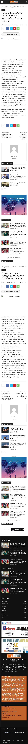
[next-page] (5, 189)
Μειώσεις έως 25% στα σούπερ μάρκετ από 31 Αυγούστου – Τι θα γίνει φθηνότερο (18, 169)
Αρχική (2, 6)
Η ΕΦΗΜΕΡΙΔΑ (6, 706)
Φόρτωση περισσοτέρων (13, 257)
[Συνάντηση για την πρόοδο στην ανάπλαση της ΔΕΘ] (5, 184)
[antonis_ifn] (2, 25)
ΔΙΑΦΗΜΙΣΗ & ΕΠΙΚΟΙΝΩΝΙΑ (9, 711)
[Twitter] (11, 28)
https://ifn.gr (14, 158)
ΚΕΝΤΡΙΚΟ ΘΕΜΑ (5, 178)
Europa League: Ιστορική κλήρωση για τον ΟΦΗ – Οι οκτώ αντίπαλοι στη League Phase (18, 242)
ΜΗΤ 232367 (5, 717)
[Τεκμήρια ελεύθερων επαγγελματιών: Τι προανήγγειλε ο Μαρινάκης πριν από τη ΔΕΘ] (5, 176)
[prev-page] (2, 189)
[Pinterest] (14, 28)
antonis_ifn (7, 24)
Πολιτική (7, 6)
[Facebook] (7, 28)
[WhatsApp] (18, 28)
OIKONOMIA (4, 171)
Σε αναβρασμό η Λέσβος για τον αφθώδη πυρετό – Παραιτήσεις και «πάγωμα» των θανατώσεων (18, 225)
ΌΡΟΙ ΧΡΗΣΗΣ (5, 713)
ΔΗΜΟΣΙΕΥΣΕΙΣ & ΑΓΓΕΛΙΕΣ (9, 709)
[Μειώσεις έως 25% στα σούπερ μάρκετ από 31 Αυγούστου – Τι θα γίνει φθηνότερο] (5, 169)
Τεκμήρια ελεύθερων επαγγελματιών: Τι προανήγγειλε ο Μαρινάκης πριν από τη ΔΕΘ (18, 176)
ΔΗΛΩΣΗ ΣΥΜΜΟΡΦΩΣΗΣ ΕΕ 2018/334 (12, 715)
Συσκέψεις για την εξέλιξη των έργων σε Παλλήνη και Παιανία (7, 136)
